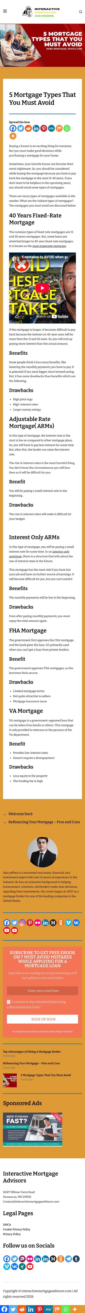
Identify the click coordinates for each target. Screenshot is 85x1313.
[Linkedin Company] (45, 1258)
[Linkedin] (36, 128)
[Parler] (22, 1258)
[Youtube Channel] (14, 930)
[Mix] (59, 128)
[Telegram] (68, 1258)
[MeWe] (51, 128)
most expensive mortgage (49, 246)
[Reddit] (28, 128)
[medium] (53, 922)
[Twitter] (20, 128)
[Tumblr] (76, 1258)
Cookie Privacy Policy (16, 1229)
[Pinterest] (43, 128)
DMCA (7, 1224)
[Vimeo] (68, 922)
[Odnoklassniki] (60, 922)
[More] (12, 136)
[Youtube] (6, 930)
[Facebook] (12, 128)
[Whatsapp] (66, 128)
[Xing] (22, 1266)
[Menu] (5, 11)
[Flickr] (37, 922)
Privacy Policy (12, 1234)
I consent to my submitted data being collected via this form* (36, 1004)
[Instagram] (22, 922)
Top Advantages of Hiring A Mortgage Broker (32, 1051)
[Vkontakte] (76, 922)
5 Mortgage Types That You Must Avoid (46, 1075)
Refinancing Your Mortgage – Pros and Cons (31, 1063)
